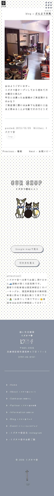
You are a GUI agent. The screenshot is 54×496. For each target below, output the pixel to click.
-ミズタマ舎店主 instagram (25, 432)
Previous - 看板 (12, 151)
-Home (13, 384)
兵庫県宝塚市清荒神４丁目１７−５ (27, 351)
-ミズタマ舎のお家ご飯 (22, 439)
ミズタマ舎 (27, 335)
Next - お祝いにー (40, 151)
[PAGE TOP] (27, 475)
